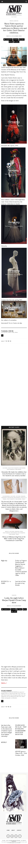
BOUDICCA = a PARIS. (6, 582)
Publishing (18, 469)
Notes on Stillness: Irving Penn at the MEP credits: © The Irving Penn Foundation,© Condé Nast (14, 538)
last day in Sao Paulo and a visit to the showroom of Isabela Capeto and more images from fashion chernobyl (6, 730)
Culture (5, 468)
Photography (10, 469)
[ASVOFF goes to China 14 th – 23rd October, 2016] (21, 743)
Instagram (22, 468)
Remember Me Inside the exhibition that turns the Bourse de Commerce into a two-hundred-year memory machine (14, 474)
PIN (11, 41)
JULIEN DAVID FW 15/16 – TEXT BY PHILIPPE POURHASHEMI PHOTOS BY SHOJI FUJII (21, 729)
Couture (12, 496)
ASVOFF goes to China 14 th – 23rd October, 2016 (21, 753)
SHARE (16, 39)
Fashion (23, 496)
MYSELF (4, 742)
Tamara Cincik (18, 36)
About (13, 830)
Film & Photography (13, 468)
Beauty (7, 531)
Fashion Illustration (7, 497)
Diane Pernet (18, 605)
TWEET (22, 39)
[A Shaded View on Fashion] (14, 10)
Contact (19, 830)
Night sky (4, 560)
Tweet (23, 499)
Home (8, 830)
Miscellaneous (14, 20)
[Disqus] (14, 365)
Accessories (6, 496)
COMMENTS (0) (9, 39)
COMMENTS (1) (6, 609)
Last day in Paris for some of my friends (20, 583)
